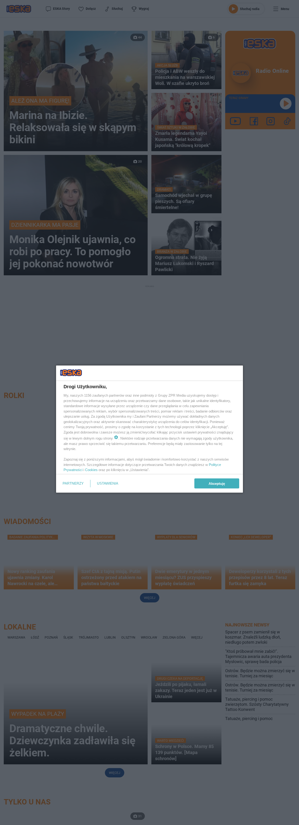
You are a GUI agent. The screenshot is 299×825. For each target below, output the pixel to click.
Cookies (91, 470)
